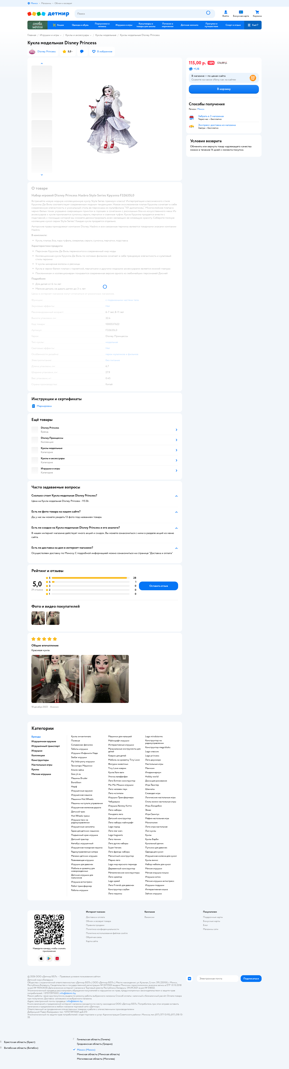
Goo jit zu (76, 774)
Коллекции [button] (38, 755)
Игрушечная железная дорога (86, 807)
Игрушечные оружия (81, 791)
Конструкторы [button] (40, 760)
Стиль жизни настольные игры (160, 801)
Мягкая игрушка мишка (156, 872)
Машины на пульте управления (87, 803)
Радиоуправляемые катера (84, 852)
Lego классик (152, 751)
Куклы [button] (35, 769)
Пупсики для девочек (156, 847)
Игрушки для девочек (82, 864)
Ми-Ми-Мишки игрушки (120, 785)
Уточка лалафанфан (118, 776)
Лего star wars (115, 831)
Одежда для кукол (154, 852)
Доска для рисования (156, 780)
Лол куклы (150, 831)
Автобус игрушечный (82, 843)
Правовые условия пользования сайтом (80, 976)
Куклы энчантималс (81, 736)
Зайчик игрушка (153, 893)
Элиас (148, 810)
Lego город (114, 826)
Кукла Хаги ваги (116, 772)
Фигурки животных (118, 764)
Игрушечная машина (81, 795)
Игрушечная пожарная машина (86, 847)
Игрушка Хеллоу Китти (120, 806)
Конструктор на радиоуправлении (154, 742)
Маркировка (44, 406)
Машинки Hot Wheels (82, 799)
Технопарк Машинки (81, 765)
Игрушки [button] (36, 750)
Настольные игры (154, 764)
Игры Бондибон (153, 806)
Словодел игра (152, 793)
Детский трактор (80, 839)
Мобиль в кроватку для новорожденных (83, 869)
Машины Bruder (79, 778)
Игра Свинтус (152, 814)
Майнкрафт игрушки (118, 740)
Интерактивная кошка (156, 889)
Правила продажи (95, 925)
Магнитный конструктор (121, 856)
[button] (253, 25)
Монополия (151, 822)
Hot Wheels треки (80, 816)
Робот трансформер (81, 886)
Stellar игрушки (79, 757)
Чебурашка (114, 801)
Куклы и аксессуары (77, 35)
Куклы (148, 835)
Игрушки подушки (154, 885)
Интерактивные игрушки (121, 745)
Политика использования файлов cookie (107, 933)
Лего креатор (115, 877)
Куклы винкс (151, 860)
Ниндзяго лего (115, 814)
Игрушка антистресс (81, 882)
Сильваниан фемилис (82, 745)
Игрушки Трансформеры (121, 797)
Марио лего (114, 860)
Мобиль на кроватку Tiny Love (124, 760)
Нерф (74, 786)
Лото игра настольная (156, 826)
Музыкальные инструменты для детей (124, 750)
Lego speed (114, 881)
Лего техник (114, 839)
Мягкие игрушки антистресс (159, 881)
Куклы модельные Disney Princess (140, 35)
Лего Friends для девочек (121, 885)
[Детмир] (48, 14)
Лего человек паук (117, 789)
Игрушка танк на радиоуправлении (80, 821)
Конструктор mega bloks (157, 747)
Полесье (75, 740)
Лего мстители (115, 793)
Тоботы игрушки (79, 749)
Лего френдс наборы (119, 852)
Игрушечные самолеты (83, 826)
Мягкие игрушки (153, 868)
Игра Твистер (152, 785)
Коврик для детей (117, 755)
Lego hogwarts (115, 835)
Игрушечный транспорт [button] (45, 746)
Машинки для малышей (120, 736)
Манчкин (150, 768)
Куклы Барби (152, 839)
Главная (31, 35)
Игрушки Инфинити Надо (84, 753)
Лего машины (115, 893)
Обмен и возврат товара (98, 921)
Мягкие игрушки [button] (41, 774)
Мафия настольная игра (157, 818)
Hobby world (152, 776)
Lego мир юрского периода (122, 864)
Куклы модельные (105, 35)
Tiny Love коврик (117, 768)
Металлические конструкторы (124, 872)
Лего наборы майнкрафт (120, 822)
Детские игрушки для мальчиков (82, 876)
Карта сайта (92, 941)
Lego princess (152, 755)
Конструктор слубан (118, 889)
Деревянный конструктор (121, 868)
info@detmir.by (68, 993)
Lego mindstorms (154, 736)
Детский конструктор (119, 818)
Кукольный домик (154, 843)
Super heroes (114, 847)
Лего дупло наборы (118, 843)
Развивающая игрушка (82, 860)
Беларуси (48, 979)
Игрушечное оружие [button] (43, 741)
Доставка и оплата (95, 917)
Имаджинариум (153, 772)
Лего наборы (115, 810)
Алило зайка (77, 770)
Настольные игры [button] (41, 764)
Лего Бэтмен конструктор (121, 780)
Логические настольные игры (160, 797)
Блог (205, 925)
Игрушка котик (153, 877)
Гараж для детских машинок (85, 831)
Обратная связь (94, 937)
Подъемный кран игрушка (84, 835)
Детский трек (78, 811)
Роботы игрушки (79, 890)
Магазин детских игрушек (84, 856)
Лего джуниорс (153, 760)
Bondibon (76, 782)
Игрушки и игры (49, 35)
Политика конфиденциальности (102, 929)
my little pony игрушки (83, 761)
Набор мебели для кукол (158, 864)
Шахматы (150, 789)
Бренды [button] (36, 736)
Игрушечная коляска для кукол (161, 856)
